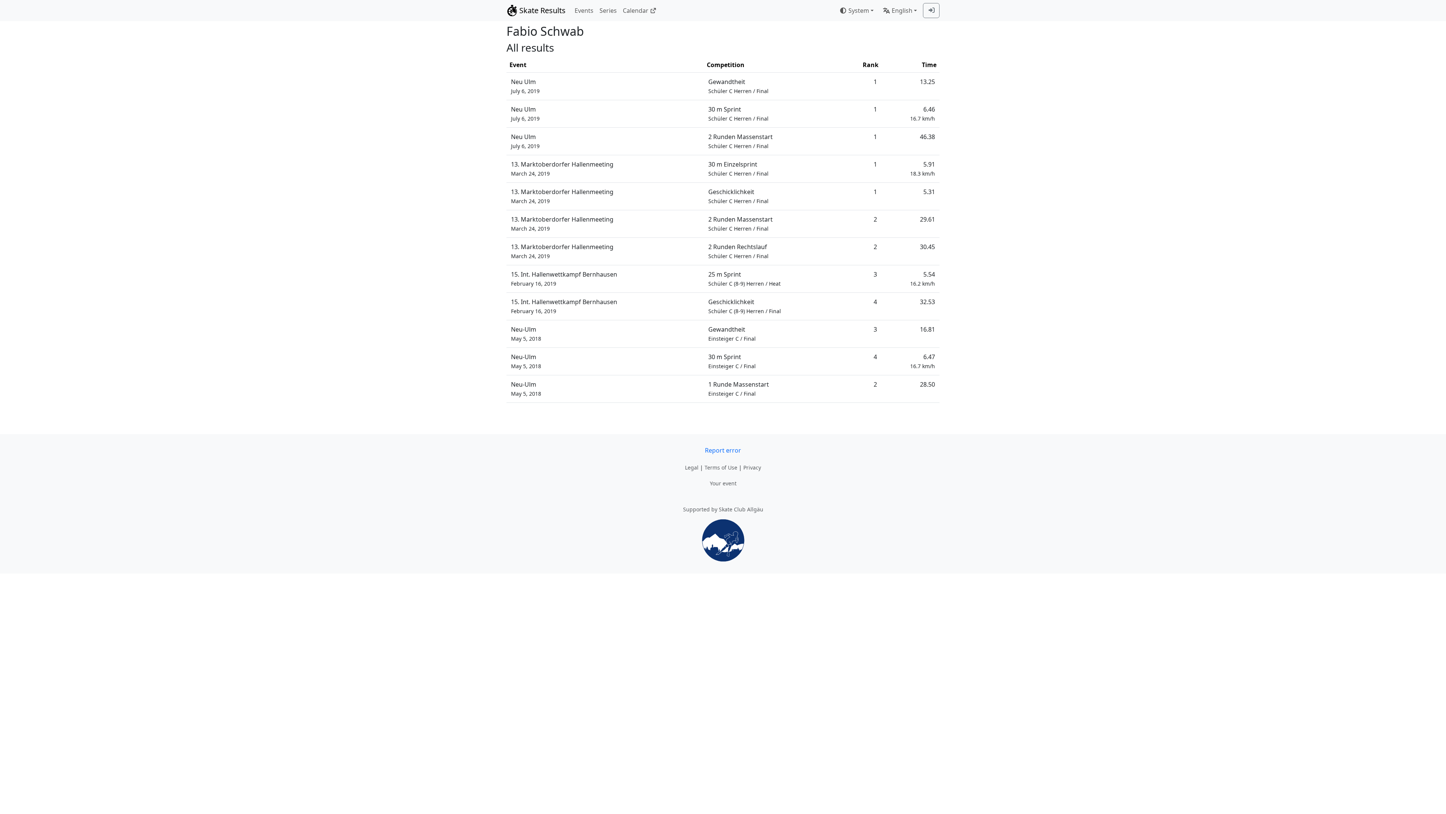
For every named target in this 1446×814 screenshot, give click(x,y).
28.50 (927, 384)
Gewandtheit (738, 86)
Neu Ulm (525, 86)
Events (584, 10)
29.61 (927, 219)
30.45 (927, 247)
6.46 (922, 113)
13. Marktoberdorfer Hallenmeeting (562, 168)
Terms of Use (721, 467)
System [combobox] (858, 10)
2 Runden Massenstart (740, 141)
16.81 (927, 329)
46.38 (927, 137)
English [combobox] (902, 10)
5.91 (922, 168)
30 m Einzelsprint (738, 168)
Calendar (635, 10)
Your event (723, 483)
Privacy (752, 467)
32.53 (927, 302)
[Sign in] (931, 10)
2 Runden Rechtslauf (738, 251)
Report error (723, 450)
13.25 (927, 82)
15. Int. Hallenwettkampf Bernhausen (564, 278)
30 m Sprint (738, 113)
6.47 (922, 361)
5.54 (922, 278)
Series (608, 10)
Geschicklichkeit (738, 196)
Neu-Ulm (526, 333)
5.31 (929, 192)
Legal (692, 467)
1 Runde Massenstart (738, 388)
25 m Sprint (744, 278)
